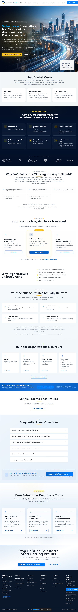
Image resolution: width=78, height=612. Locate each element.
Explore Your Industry (39, 377)
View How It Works (38, 408)
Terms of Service (72, 609)
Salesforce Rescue (19, 578)
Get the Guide (9, 530)
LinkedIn (69, 603)
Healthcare (43, 586)
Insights (55, 578)
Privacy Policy (65, 609)
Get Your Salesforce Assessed (10, 54)
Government (43, 583)
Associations (43, 580)
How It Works (30, 585)
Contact (55, 586)
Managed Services (19, 583)
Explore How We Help (30, 54)
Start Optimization (65, 252)
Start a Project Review (44, 387)
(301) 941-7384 (71, 598)
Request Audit (39, 252)
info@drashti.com (71, 596)
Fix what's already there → (51, 259)
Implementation (19, 580)
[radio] (36, 609)
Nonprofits (42, 578)
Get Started (13, 252)
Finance (42, 588)
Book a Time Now (53, 564)
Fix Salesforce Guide (58, 583)
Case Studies (56, 580)
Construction (43, 591)
